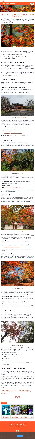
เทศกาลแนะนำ (4, 402)
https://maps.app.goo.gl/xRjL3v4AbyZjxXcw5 (12, 303)
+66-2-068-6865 (16, 426)
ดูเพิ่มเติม (32, 3)
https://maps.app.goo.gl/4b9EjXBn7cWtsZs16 (12, 187)
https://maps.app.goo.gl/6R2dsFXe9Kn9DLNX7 (12, 247)
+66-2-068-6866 (23, 426)
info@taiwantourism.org (19, 428)
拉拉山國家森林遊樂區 (23, 117)
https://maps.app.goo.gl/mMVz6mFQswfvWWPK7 (13, 133)
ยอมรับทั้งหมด (20, 435)
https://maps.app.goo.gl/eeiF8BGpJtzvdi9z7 (12, 360)
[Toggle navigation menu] (33, 1)
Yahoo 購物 (21, 48)
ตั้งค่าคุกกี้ (14, 435)
